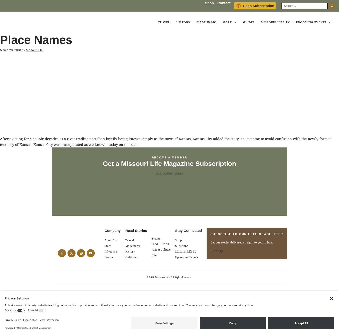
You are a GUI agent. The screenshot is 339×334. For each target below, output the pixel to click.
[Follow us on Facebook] (62, 253)
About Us (111, 240)
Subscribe (181, 246)
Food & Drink (160, 244)
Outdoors (131, 257)
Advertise (111, 251)
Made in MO (133, 246)
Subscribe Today (169, 173)
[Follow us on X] (71, 253)
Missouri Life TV (275, 22)
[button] (236, 22)
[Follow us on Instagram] (81, 253)
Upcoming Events (311, 22)
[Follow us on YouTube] (91, 253)
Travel (164, 22)
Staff (108, 246)
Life (154, 255)
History (183, 22)
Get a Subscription (258, 6)
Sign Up (217, 251)
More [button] (227, 22)
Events (156, 238)
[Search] (332, 6)
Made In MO (206, 22)
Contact (224, 3)
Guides (249, 22)
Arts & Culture (161, 249)
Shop (209, 3)
